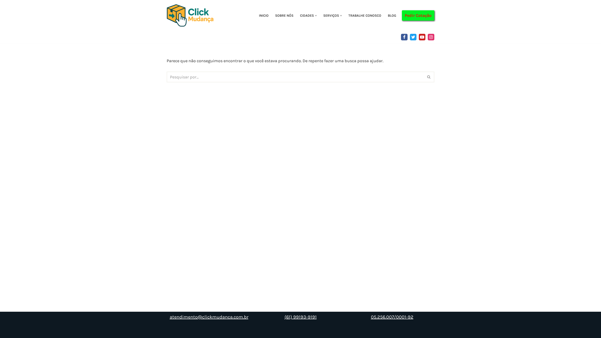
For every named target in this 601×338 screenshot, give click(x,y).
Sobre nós (284, 16)
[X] (413, 37)
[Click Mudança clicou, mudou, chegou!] (191, 15)
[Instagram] (431, 37)
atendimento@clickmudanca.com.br (209, 317)
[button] (316, 15)
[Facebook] (404, 37)
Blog (392, 16)
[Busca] (429, 77)
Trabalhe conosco (364, 16)
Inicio (264, 16)
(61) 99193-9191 (301, 317)
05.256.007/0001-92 (392, 317)
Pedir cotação (418, 15)
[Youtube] (422, 37)
